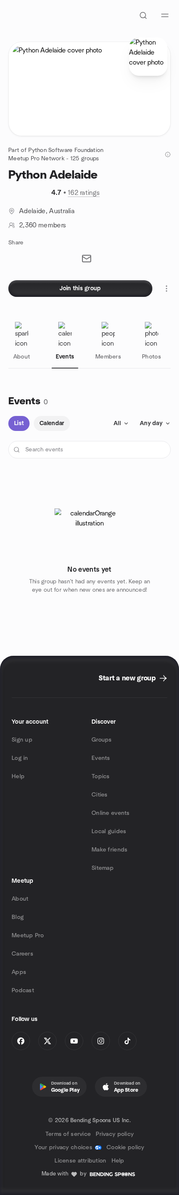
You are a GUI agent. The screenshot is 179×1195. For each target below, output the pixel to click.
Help (18, 776)
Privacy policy (115, 1134)
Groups (102, 740)
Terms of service (68, 1134)
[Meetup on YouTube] (74, 1041)
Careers (22, 954)
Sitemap (103, 868)
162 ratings (84, 192)
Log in (20, 758)
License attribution (80, 1161)
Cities (100, 795)
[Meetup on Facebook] (21, 1041)
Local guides (109, 831)
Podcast (23, 990)
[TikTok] (127, 1041)
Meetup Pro (28, 936)
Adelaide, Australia (47, 211)
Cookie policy (125, 1147)
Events (101, 758)
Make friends (109, 850)
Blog (18, 917)
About (20, 899)
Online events (111, 813)
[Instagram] (101, 1041)
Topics (101, 776)
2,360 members (42, 225)
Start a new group (127, 678)
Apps (19, 972)
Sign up (22, 740)
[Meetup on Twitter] (47, 1041)
